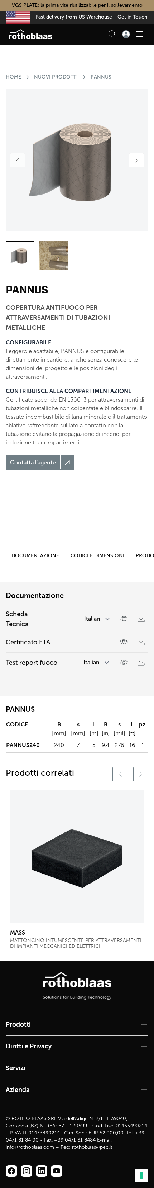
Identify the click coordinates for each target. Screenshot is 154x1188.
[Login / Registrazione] (126, 34)
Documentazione (35, 555)
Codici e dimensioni (97, 555)
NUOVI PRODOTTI (56, 77)
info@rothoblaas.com (30, 1147)
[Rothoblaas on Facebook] (11, 1171)
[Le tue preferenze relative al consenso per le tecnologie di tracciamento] (141, 1175)
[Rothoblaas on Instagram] (41, 1171)
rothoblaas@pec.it (92, 1147)
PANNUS (101, 77)
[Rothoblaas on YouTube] (56, 1171)
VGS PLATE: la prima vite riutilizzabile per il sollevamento (77, 5)
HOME (13, 77)
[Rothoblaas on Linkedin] (26, 1171)
